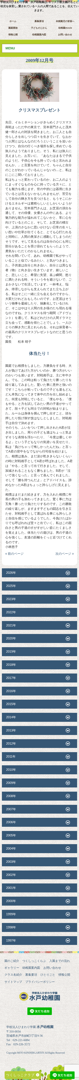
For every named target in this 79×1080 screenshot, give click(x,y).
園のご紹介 (11, 960)
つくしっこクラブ (21, 1075)
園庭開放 (13, 28)
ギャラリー (11, 967)
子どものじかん (39, 28)
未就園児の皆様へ (65, 21)
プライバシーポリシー (40, 981)
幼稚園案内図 (39, 34)
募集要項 (39, 21)
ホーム (12, 21)
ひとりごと (47, 974)
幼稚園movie (65, 28)
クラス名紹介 (13, 974)
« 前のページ (14, 553)
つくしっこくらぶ (34, 960)
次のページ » (64, 553)
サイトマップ (13, 981)
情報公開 (13, 34)
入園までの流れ (59, 960)
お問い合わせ (65, 34)
